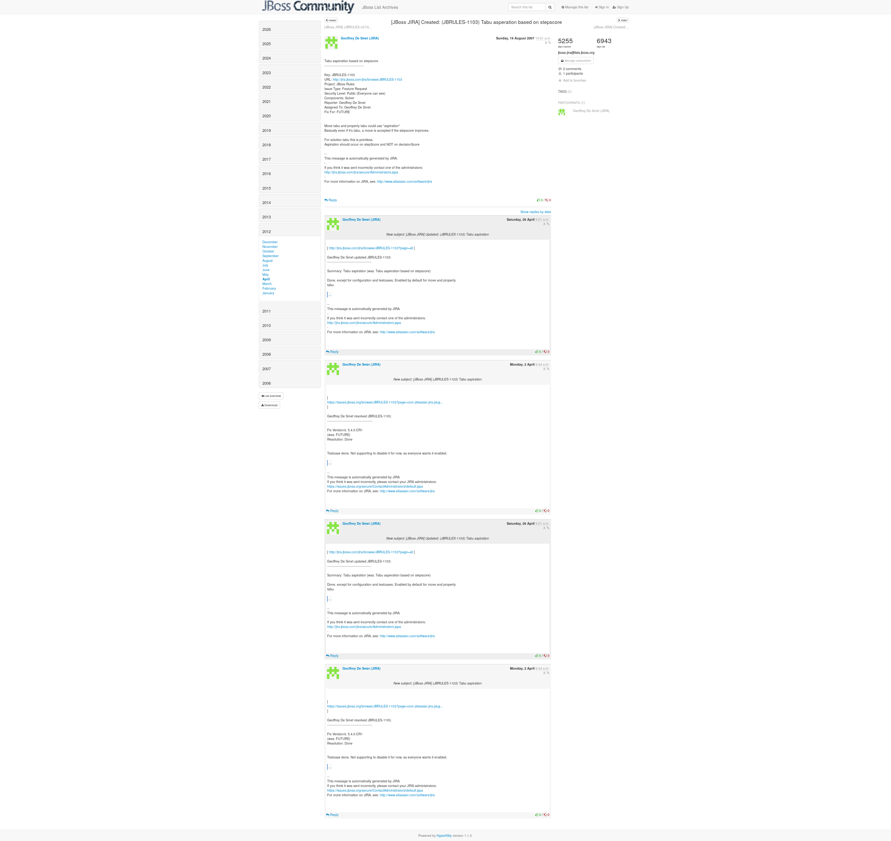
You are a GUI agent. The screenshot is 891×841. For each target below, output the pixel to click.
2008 (266, 354)
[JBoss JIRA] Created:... (611, 27)
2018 (266, 144)
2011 (266, 311)
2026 (266, 29)
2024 (266, 58)
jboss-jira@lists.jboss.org (576, 52)
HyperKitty (444, 835)
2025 (266, 43)
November (270, 246)
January (268, 293)
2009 (266, 339)
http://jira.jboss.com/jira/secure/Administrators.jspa (361, 172)
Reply (332, 200)
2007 (266, 368)
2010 (266, 325)
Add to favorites (574, 80)
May (265, 274)
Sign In (603, 7)
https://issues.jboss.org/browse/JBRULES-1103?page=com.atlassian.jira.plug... (385, 402)
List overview (272, 396)
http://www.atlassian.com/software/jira (404, 181)
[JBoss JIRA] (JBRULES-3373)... (348, 27)
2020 (266, 115)
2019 (266, 130)
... (330, 294)
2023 (266, 72)
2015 (266, 188)
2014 (266, 202)
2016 (266, 173)
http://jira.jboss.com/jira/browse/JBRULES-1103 (367, 79)
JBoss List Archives (380, 7)
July (265, 265)
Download (271, 405)
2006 (266, 383)
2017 (266, 159)
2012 (266, 231)
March (267, 283)
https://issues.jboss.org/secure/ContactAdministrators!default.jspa (375, 486)
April (266, 279)
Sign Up (622, 7)
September (270, 255)
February (269, 288)
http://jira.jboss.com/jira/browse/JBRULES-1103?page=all (371, 248)
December (270, 242)
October (268, 251)
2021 (266, 101)
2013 (266, 217)
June (266, 269)
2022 (266, 87)
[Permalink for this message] (549, 42)
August (267, 260)
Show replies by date (535, 211)
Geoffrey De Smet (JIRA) (360, 38)
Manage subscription (577, 60)
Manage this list (576, 7)
